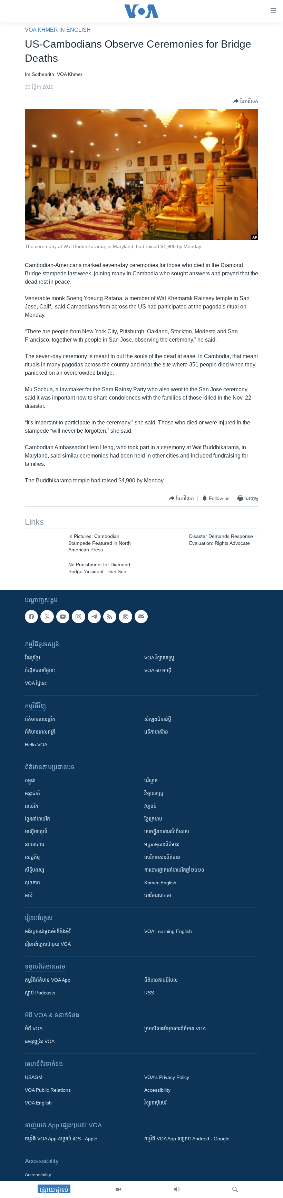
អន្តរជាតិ (32, 793)
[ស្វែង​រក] (235, 1189)
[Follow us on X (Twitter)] (46, 616)
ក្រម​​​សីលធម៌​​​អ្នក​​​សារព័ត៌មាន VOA (175, 1029)
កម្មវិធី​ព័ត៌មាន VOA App (47, 980)
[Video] (118, 1189)
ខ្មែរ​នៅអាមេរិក (37, 819)
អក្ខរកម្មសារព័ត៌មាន (161, 844)
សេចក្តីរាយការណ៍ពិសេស (166, 832)
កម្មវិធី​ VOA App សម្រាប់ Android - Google (187, 1139)
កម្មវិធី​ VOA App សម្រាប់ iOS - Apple (61, 1139)
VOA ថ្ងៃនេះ (36, 683)
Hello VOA (36, 745)
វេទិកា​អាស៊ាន (156, 732)
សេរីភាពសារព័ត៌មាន (162, 857)
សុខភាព (32, 883)
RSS (149, 993)
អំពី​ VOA (33, 1029)
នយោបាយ (34, 844)
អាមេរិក (31, 806)
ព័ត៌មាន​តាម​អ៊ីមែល (161, 980)
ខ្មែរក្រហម (153, 819)
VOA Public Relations (48, 1090)
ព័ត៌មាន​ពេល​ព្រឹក (40, 719)
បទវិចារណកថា (157, 895)
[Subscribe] (141, 616)
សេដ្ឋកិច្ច (32, 857)
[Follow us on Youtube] (62, 616)
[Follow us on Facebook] (31, 616)
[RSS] (109, 616)
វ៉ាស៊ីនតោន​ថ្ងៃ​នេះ (40, 671)
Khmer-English (160, 883)
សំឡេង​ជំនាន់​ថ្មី (157, 719)
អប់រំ (28, 895)
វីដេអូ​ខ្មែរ (32, 658)
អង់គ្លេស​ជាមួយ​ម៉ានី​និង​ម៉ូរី (47, 931)
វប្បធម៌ (150, 806)
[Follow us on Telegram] (94, 616)
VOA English (38, 1103)
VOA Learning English (168, 931)
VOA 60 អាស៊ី (157, 671)
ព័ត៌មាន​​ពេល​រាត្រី (40, 732)
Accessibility (157, 1090)
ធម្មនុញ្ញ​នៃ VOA (40, 1041)
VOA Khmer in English (58, 30)
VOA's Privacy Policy (166, 1077)
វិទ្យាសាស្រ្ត (153, 793)
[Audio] (176, 1189)
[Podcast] (125, 616)
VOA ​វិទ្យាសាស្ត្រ (159, 658)
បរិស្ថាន (151, 781)
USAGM (33, 1077)
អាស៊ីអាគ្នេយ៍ (36, 832)
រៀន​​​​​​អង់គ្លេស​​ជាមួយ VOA (48, 944)
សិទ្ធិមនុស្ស (34, 870)
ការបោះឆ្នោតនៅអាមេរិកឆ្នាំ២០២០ (174, 870)
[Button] (245, 101)
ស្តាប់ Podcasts (40, 993)
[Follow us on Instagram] (78, 616)
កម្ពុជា (30, 781)
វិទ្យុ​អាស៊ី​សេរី (155, 1103)
